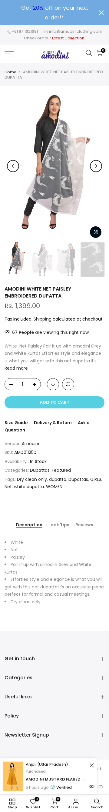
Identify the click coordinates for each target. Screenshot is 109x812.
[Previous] (13, 166)
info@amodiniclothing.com (75, 31)
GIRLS (95, 479)
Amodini (30, 444)
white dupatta (29, 487)
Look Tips (58, 525)
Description (29, 525)
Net (8, 487)
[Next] (96, 166)
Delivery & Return (53, 423)
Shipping (42, 319)
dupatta (57, 479)
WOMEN (54, 487)
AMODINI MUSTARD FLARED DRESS (56, 779)
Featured (61, 470)
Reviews (84, 525)
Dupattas (40, 470)
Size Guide (16, 423)
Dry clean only (32, 479)
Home (11, 72)
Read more (16, 368)
